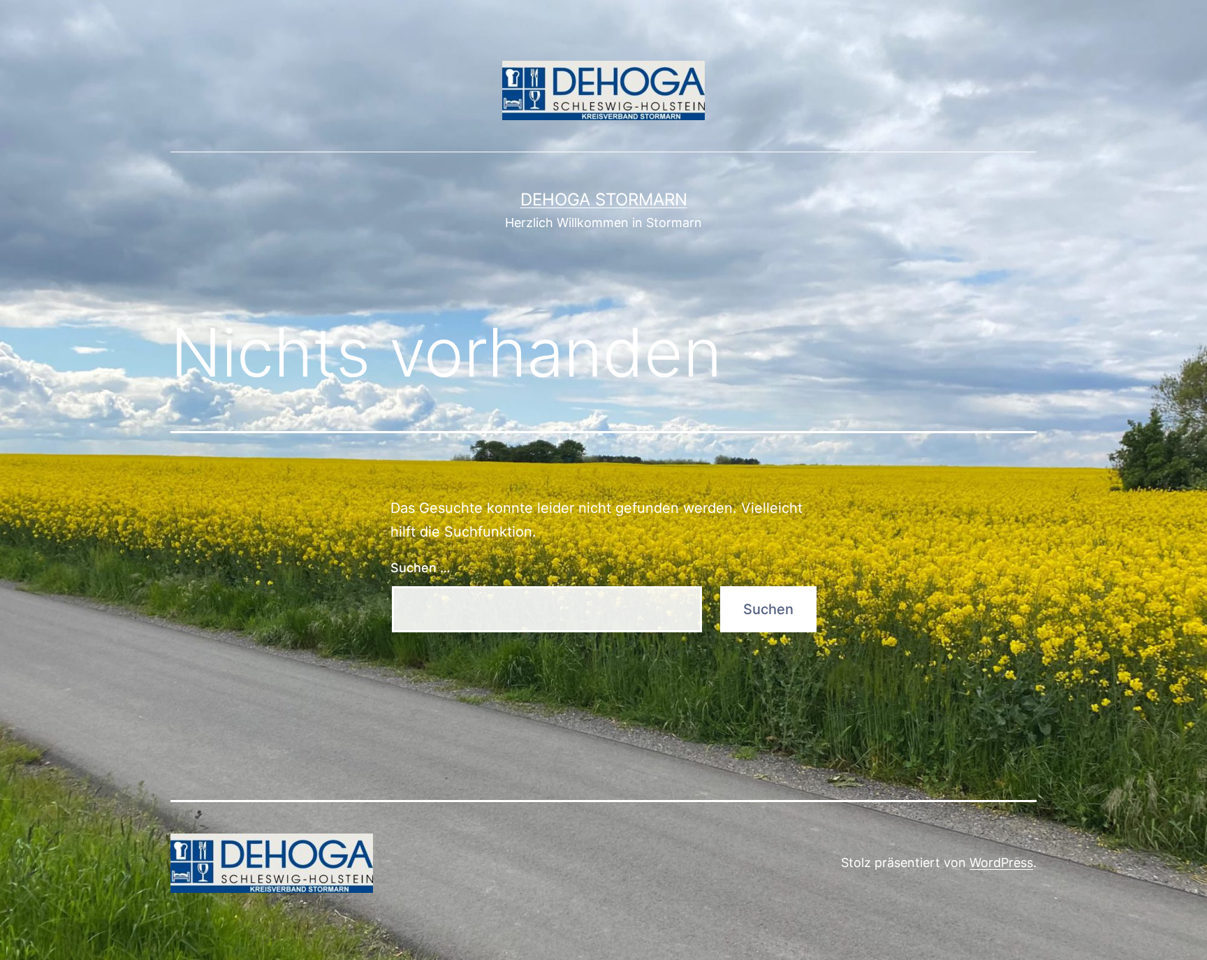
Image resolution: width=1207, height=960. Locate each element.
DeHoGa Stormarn (603, 199)
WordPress (1001, 862)
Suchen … (420, 567)
